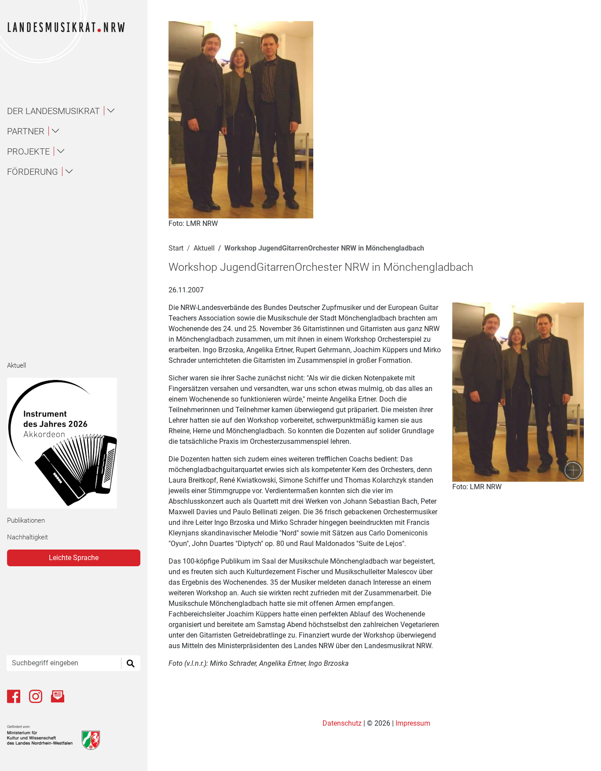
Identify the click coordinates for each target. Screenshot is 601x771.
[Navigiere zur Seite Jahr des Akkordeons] (70, 443)
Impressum (413, 723)
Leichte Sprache (74, 557)
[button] (77, 111)
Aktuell (16, 365)
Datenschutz (342, 723)
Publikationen (26, 520)
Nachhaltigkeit (27, 537)
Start (176, 248)
